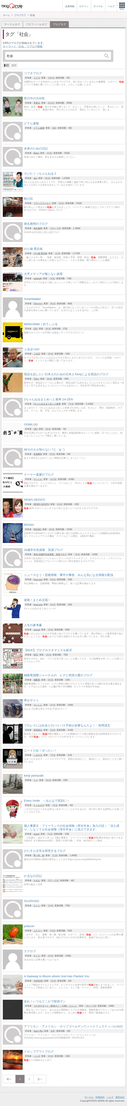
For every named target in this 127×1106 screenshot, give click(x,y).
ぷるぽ (37, 353)
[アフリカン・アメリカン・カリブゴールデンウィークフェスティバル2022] (13, 1043)
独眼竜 (37, 680)
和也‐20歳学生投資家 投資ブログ (50, 554)
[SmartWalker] (13, 316)
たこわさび (39, 805)
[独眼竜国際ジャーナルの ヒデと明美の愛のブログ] (13, 692)
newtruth (38, 278)
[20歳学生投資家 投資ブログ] (13, 567)
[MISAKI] (13, 542)
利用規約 (100, 1097)
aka (35, 178)
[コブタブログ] (13, 90)
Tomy (36, 379)
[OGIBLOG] (13, 441)
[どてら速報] (13, 140)
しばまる (38, 755)
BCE (36, 655)
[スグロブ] (13, 968)
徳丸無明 (38, 228)
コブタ (37, 78)
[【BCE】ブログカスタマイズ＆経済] (13, 667)
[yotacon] (13, 943)
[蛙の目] (13, 216)
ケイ (36, 780)
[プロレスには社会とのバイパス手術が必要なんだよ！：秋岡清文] (13, 742)
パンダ (37, 1056)
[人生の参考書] (13, 642)
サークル (89, 1097)
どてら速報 (39, 128)
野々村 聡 (39, 855)
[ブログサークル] (12, 6)
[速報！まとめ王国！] (13, 617)
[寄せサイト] (13, 717)
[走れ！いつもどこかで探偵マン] (13, 1018)
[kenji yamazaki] (13, 792)
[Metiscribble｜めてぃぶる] (13, 341)
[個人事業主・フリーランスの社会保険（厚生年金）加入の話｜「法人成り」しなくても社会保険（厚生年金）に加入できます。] (13, 843)
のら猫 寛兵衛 (40, 253)
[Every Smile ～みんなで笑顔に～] (13, 818)
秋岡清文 (38, 730)
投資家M (38, 454)
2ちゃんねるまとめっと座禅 (47, 404)
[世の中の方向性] (13, 115)
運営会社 (120, 1097)
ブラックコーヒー (42, 203)
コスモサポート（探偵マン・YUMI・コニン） (56, 1006)
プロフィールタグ (36, 24)
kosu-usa (38, 579)
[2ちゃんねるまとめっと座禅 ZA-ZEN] (13, 416)
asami (36, 834)
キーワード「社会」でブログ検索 (22, 46)
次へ (39, 1079)
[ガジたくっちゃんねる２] (13, 190)
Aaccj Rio (38, 1031)
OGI (36, 328)
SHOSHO (38, 981)
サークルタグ (12, 24)
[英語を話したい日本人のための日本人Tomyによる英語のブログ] (13, 391)
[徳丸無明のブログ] (13, 241)
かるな (37, 880)
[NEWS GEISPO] (13, 517)
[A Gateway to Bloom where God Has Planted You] (13, 993)
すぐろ (37, 956)
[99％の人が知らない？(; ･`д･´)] (13, 466)
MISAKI (37, 529)
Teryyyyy (38, 303)
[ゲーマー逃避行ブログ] (13, 491)
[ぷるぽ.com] (13, 366)
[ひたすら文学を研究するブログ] (13, 868)
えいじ (37, 905)
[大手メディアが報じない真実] (13, 291)
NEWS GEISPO (41, 504)
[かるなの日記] (13, 893)
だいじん (38, 479)
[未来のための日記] (13, 165)
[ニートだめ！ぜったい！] (13, 767)
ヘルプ (109, 1097)
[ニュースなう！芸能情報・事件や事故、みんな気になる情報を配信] (13, 592)
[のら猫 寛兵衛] (13, 266)
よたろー (38, 930)
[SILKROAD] (13, 918)
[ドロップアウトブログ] (13, 1068)
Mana (36, 153)
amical (37, 629)
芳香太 (37, 103)
